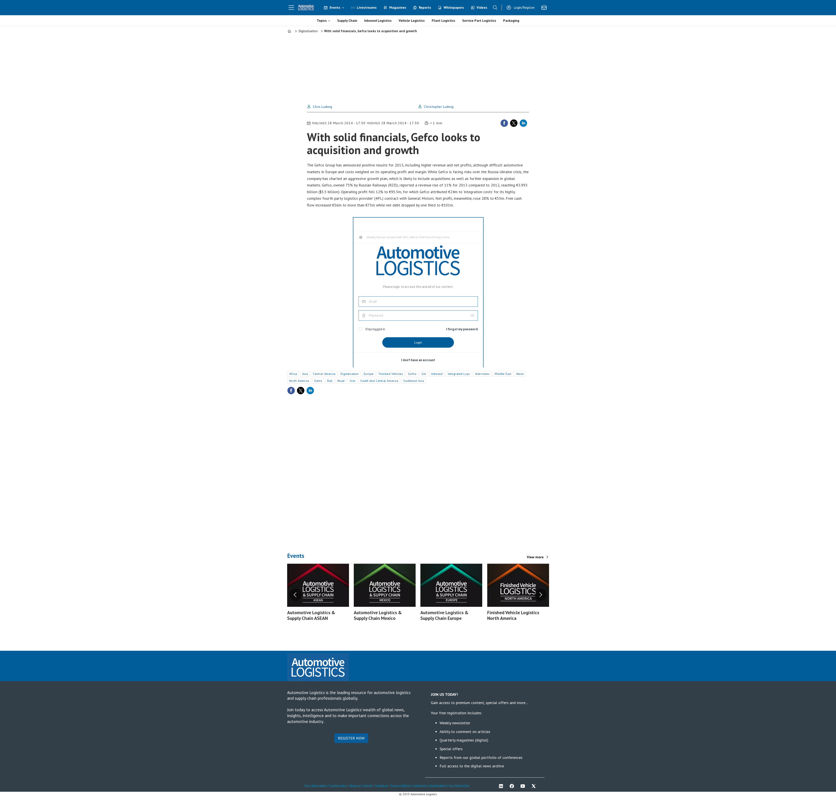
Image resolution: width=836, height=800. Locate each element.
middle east (503, 374)
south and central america (379, 381)
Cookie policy (339, 785)
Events (335, 7)
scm (353, 381)
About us (355, 785)
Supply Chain (347, 20)
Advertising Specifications (430, 785)
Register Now (351, 738)
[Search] (495, 7)
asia (305, 374)
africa (293, 374)
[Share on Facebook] (504, 123)
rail (329, 381)
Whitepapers (454, 7)
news (520, 374)
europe (369, 374)
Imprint (367, 785)
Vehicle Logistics (412, 20)
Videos (482, 7)
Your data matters (315, 785)
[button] (295, 595)
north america (299, 381)
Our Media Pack (459, 785)
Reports (425, 7)
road (340, 381)
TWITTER (534, 786)
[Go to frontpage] (306, 7)
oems (318, 381)
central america (324, 374)
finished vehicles (391, 374)
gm (423, 374)
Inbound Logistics (378, 20)
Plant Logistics (443, 20)
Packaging (511, 20)
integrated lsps (459, 374)
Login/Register (524, 7)
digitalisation (349, 374)
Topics (322, 20)
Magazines (397, 7)
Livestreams (367, 7)
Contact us (381, 785)
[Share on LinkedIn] (523, 123)
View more (535, 557)
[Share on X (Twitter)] (514, 123)
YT (524, 786)
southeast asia (413, 381)
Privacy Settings (400, 785)
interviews (482, 374)
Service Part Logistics (479, 20)
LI (502, 786)
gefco (412, 374)
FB (513, 786)
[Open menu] (291, 7)
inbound (437, 374)
